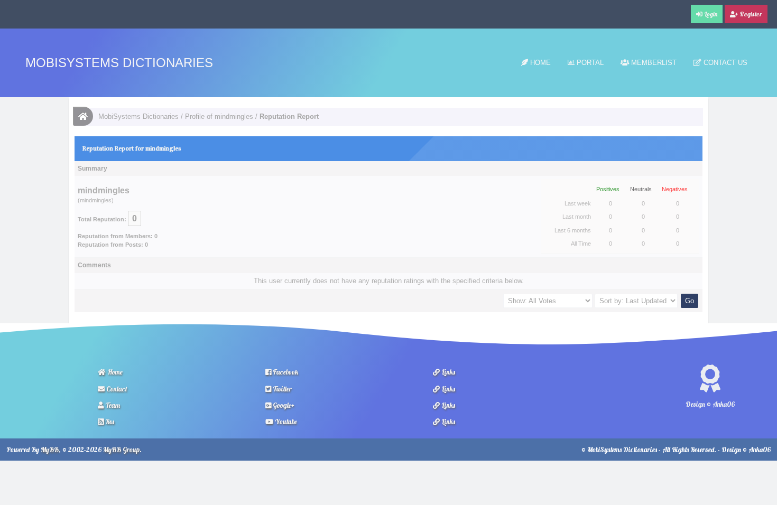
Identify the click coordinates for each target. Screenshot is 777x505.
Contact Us (724, 63)
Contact (116, 389)
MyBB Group (121, 449)
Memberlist (653, 63)
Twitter (281, 389)
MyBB (50, 449)
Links (447, 372)
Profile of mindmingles (219, 116)
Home (539, 63)
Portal (589, 63)
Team (112, 405)
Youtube (285, 421)
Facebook (284, 372)
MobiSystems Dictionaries (119, 62)
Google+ (282, 405)
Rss (109, 421)
